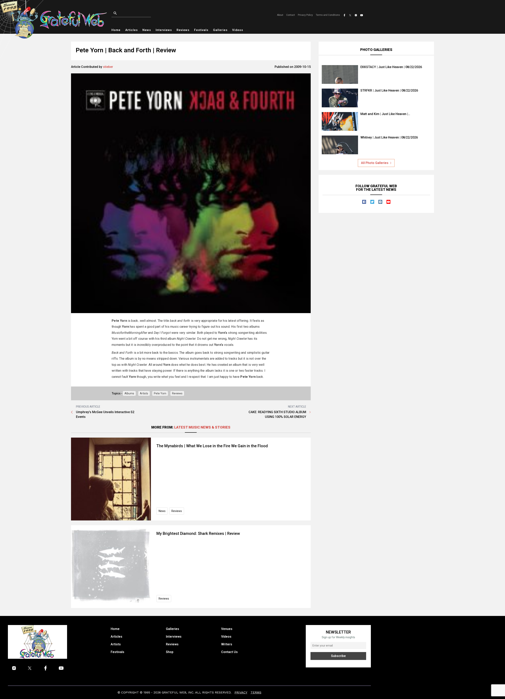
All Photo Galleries (374, 163)
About (280, 15)
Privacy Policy (305, 15)
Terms (256, 692)
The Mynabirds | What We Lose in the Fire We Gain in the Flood (212, 446)
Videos (237, 30)
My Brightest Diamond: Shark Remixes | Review (198, 533)
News (146, 30)
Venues (226, 629)
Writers (226, 644)
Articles (131, 30)
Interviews (164, 30)
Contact (290, 15)
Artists (144, 393)
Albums (129, 393)
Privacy (241, 692)
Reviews (183, 30)
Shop (169, 652)
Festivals (201, 30)
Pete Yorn (160, 393)
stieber (108, 67)
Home (116, 30)
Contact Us (229, 652)
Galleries (220, 30)
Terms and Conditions (328, 15)
